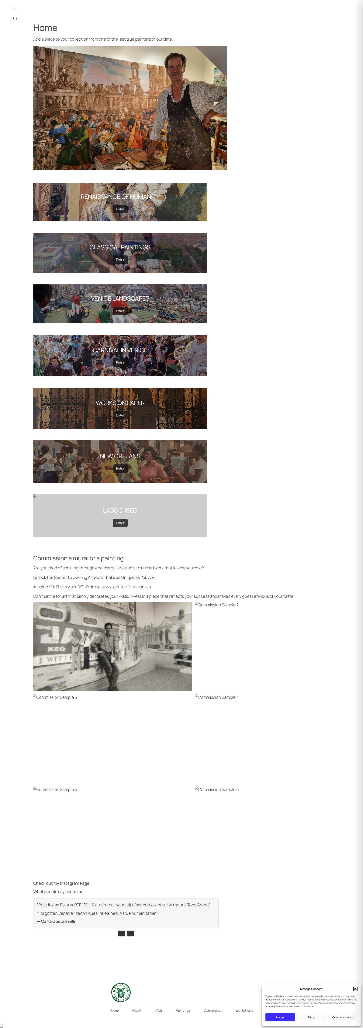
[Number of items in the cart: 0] (14, 19)
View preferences (342, 1017)
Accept (280, 1017)
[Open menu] (14, 8)
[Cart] (1, 1026)
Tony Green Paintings (14, 54)
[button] (355, 989)
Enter (120, 209)
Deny (311, 1017)
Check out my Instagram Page (61, 883)
